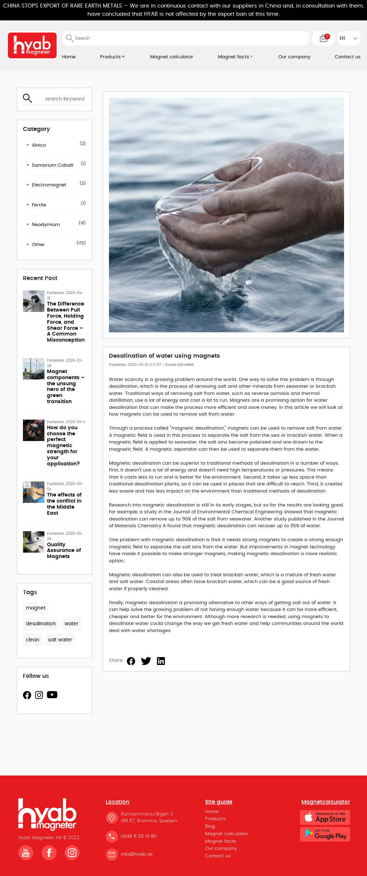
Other (38, 245)
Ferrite (39, 205)
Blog (210, 826)
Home (69, 57)
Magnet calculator (171, 57)
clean (32, 639)
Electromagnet (49, 185)
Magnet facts (233, 57)
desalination (41, 623)
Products (110, 57)
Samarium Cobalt (52, 165)
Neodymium (46, 224)
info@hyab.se (137, 854)
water (71, 623)
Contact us (348, 57)
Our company (294, 57)
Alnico (39, 145)
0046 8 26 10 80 (139, 836)
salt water (60, 639)
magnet (36, 608)
